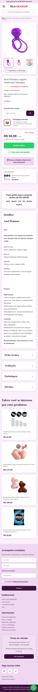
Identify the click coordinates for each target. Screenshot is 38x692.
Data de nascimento (8, 571)
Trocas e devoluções (8, 625)
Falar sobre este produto (20, 152)
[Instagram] (4, 671)
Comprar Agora (19, 145)
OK (30, 113)
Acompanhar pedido (8, 604)
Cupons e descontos (8, 627)
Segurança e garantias (9, 622)
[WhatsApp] (10, 671)
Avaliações (10, 365)
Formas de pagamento (9, 617)
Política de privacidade (9, 630)
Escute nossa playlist (8, 679)
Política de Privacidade (20, 581)
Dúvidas (9, 387)
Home (4, 18)
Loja (3, 607)
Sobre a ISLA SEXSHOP (9, 599)
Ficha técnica (12, 355)
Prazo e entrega (7, 619)
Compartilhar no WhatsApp (17, 70)
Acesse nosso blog (7, 676)
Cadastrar (19, 588)
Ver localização (19, 656)
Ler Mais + (7, 101)
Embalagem (11, 376)
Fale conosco (6, 602)
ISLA (19, 6)
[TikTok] (15, 671)
